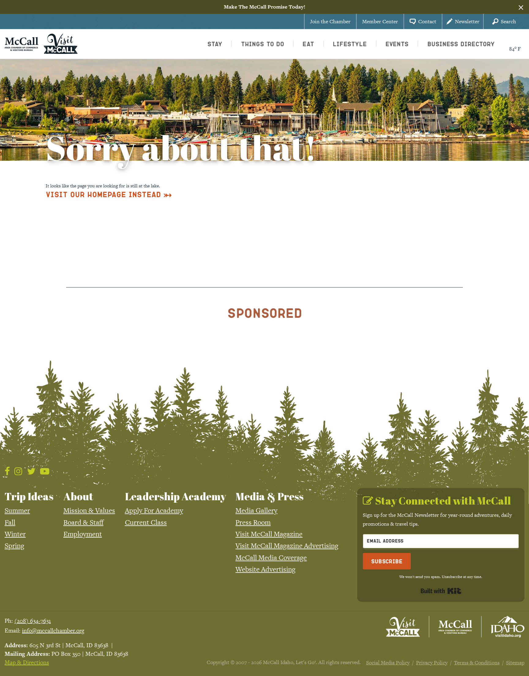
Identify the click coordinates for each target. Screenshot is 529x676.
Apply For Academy (154, 510)
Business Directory (461, 43)
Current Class (146, 522)
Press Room (253, 522)
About (78, 496)
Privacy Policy (432, 662)
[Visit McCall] (403, 627)
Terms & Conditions (477, 662)
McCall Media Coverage (271, 557)
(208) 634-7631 (32, 621)
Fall (10, 522)
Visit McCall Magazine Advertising (286, 545)
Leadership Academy (175, 496)
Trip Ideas (29, 496)
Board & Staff (83, 522)
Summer (17, 510)
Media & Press (269, 496)
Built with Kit (441, 590)
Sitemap (515, 662)
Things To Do (262, 43)
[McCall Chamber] (21, 43)
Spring (14, 545)
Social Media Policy (388, 662)
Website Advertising (265, 569)
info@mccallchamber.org (53, 630)
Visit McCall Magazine (268, 534)
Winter (15, 534)
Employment (82, 534)
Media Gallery (256, 510)
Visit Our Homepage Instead (103, 194)
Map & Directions (27, 662)
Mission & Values (89, 510)
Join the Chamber (330, 21)
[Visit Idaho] (507, 626)
